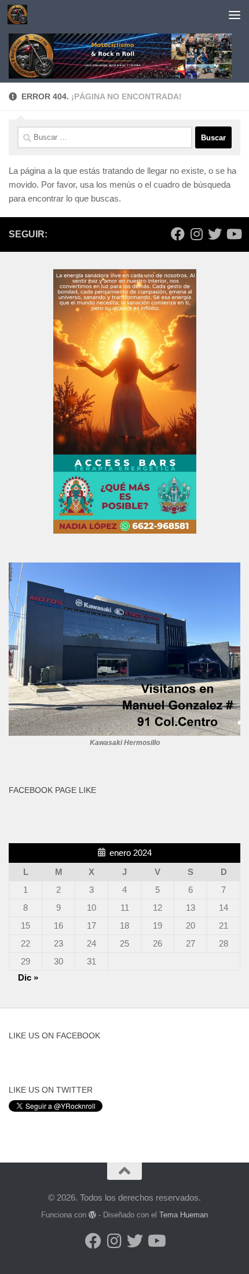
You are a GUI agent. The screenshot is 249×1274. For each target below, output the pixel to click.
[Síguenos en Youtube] (233, 234)
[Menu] (234, 14)
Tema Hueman (183, 1214)
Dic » (28, 977)
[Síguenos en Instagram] (196, 234)
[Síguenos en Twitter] (215, 234)
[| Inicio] (21, 14)
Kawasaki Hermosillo (125, 743)
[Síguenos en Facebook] (178, 234)
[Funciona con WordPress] (92, 1215)
